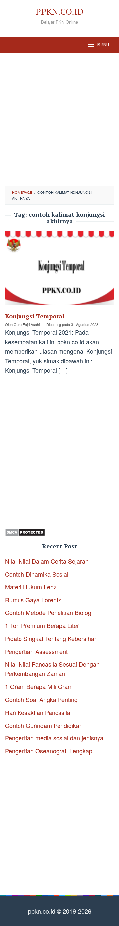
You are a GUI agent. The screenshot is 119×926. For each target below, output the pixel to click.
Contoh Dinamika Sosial (36, 574)
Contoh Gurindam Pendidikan (44, 725)
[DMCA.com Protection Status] (25, 531)
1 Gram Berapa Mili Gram (39, 686)
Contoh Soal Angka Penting (41, 699)
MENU (103, 45)
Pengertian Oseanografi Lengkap (48, 750)
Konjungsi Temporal (34, 316)
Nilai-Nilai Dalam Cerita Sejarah (47, 561)
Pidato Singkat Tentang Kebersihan (51, 638)
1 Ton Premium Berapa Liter (42, 625)
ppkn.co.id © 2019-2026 (59, 911)
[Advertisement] (59, 119)
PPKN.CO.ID (59, 11)
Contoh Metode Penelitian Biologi (49, 612)
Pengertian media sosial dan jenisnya (54, 737)
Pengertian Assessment (36, 651)
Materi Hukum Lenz (31, 586)
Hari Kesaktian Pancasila (37, 712)
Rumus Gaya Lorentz (33, 599)
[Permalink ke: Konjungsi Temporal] (59, 270)
